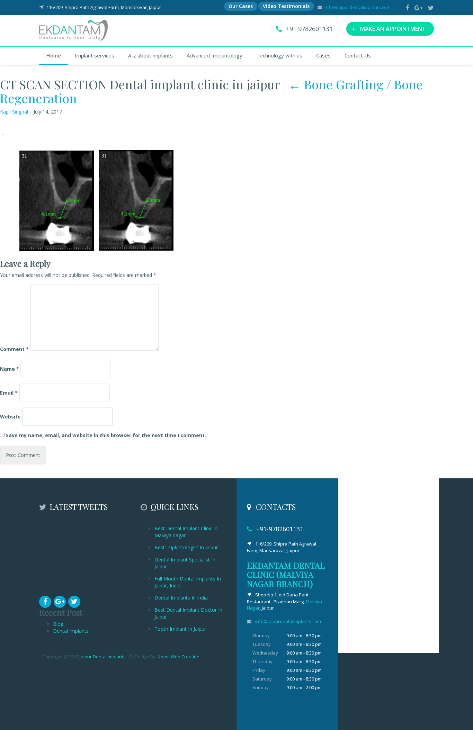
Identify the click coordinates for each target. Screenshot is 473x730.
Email (9, 392)
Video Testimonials (286, 6)
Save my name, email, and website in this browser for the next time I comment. (106, 435)
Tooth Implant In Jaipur (180, 628)
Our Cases (241, 6)
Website (10, 416)
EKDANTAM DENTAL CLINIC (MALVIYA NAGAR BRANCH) (286, 574)
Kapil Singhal (14, 111)
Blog (58, 624)
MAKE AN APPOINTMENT (389, 28)
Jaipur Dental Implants (103, 657)
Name (9, 369)
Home (53, 55)
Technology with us (279, 55)
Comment (14, 349)
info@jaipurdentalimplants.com (358, 7)
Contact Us (358, 55)
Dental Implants (71, 631)
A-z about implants (150, 55)
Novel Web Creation (178, 657)
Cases (323, 55)
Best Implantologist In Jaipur (186, 547)
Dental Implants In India (181, 597)
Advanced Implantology (214, 55)
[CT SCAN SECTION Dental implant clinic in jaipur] (95, 200)
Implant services (94, 55)
